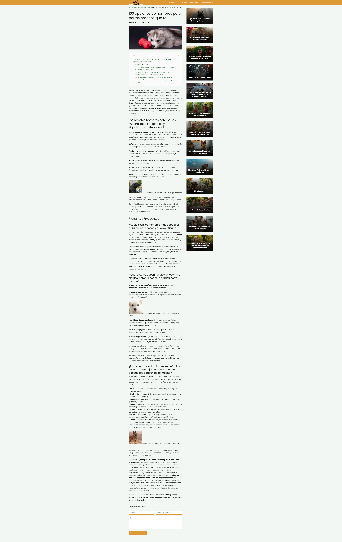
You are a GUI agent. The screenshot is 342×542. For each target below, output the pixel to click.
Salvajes (184, 3)
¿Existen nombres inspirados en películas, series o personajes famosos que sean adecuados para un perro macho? (155, 80)
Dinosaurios (194, 3)
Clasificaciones (206, 3)
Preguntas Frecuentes (142, 64)
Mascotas (172, 3)
